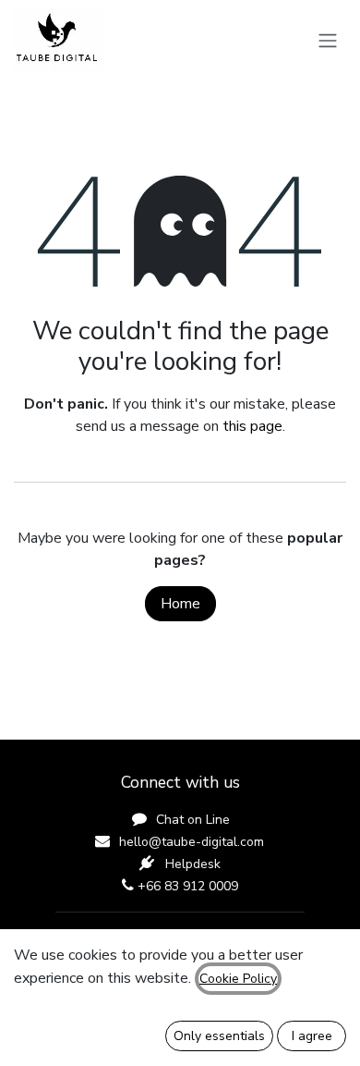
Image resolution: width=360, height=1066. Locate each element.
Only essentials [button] (219, 1036)
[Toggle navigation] (327, 39)
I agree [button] (312, 1036)
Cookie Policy (238, 978)
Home (180, 604)
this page (252, 426)
